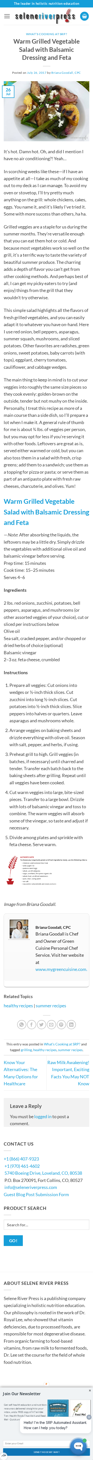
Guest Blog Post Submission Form (36, 1194)
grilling (26, 1050)
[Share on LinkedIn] (71, 1024)
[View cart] (84, 16)
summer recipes (51, 1005)
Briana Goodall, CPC (66, 72)
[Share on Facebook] (31, 1024)
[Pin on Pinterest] (61, 1024)
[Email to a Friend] (51, 1024)
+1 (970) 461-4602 (22, 1166)
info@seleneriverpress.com (30, 1187)
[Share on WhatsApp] (21, 1024)
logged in (43, 1116)
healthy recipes (18, 1005)
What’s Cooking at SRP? (46, 34)
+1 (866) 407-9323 (21, 1159)
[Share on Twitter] (41, 1024)
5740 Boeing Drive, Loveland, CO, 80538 (43, 1173)
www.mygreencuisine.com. (61, 969)
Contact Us (19, 1381)
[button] (7, 16)
